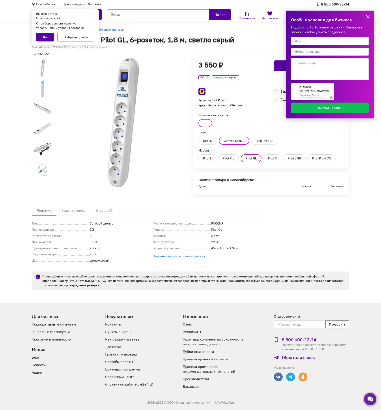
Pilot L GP (294, 158)
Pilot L (207, 158)
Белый (208, 141)
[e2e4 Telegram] (290, 377)
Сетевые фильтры (111, 30)
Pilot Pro (228, 158)
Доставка (94, 4)
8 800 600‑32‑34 (335, 4)
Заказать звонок (329, 108)
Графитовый (264, 141)
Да (45, 37)
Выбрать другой (76, 37)
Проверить (337, 324)
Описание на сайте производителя (179, 256)
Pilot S (272, 158)
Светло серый (234, 141)
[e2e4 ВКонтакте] (278, 377)
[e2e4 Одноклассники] (303, 377)
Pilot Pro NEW (321, 158)
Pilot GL (251, 158)
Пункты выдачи (74, 4)
